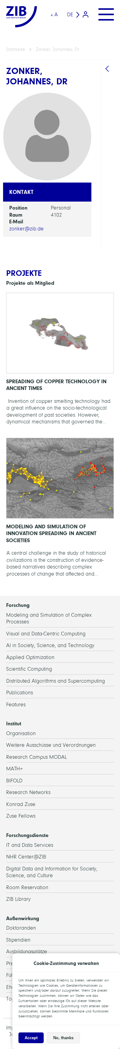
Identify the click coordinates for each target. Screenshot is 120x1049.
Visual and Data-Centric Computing (46, 634)
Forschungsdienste (27, 835)
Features (16, 705)
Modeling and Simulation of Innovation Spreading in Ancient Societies (60, 511)
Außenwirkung (22, 918)
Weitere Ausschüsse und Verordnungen (51, 745)
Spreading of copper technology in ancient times (60, 362)
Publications (19, 693)
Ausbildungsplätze (26, 952)
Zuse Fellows (20, 816)
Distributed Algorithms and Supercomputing (55, 681)
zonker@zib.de (26, 229)
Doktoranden (21, 928)
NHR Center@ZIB (26, 857)
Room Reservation (27, 887)
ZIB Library (18, 899)
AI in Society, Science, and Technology (50, 645)
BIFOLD (14, 781)
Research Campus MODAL (36, 757)
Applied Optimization (30, 657)
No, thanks (63, 1038)
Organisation (21, 733)
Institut (13, 723)
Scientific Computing (29, 669)
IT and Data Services (29, 845)
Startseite (15, 49)
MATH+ (14, 769)
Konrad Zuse (20, 804)
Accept (31, 1038)
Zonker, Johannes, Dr (57, 49)
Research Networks (28, 792)
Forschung (18, 605)
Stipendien (18, 940)
